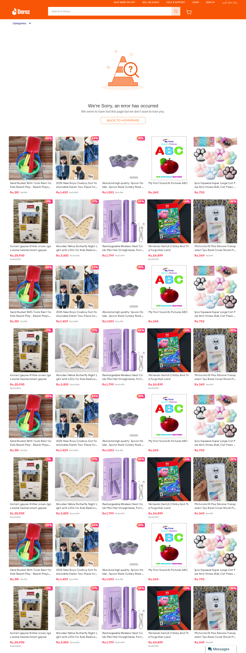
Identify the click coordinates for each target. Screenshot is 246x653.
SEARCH (176, 11)
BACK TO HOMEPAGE (123, 120)
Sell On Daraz (150, 2)
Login (195, 2)
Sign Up (210, 2)
